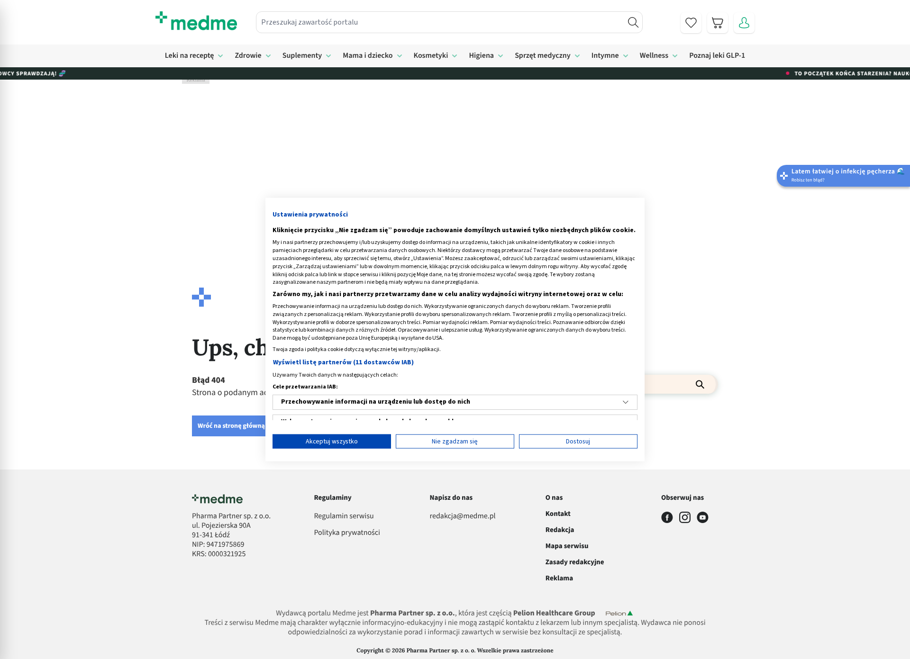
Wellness (654, 56)
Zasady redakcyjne (575, 562)
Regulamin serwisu (343, 516)
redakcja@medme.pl (463, 516)
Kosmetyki (431, 56)
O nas (554, 497)
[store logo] (196, 20)
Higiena (481, 56)
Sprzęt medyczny (543, 56)
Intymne (605, 56)
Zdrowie (248, 56)
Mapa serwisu (567, 546)
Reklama (559, 578)
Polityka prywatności (347, 533)
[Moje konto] (744, 22)
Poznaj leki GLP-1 (717, 56)
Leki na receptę (189, 56)
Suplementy (302, 56)
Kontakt (558, 513)
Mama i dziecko (367, 56)
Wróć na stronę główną (231, 426)
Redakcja (560, 529)
